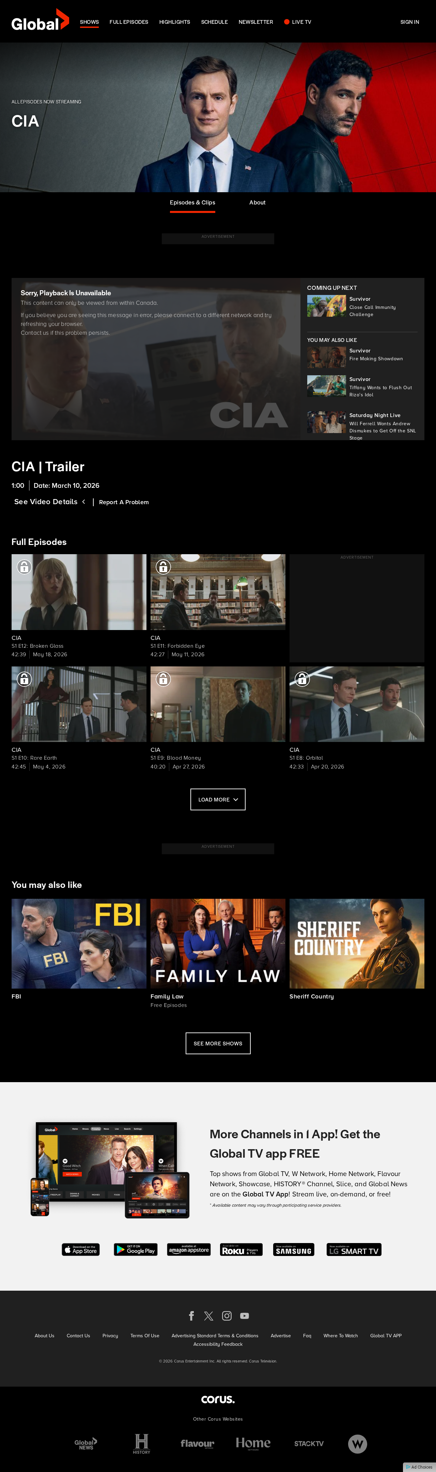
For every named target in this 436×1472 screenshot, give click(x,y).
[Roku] (241, 1249)
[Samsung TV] (293, 1249)
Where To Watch (341, 1335)
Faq (307, 1335)
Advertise (281, 1335)
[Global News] (86, 1444)
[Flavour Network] (198, 1444)
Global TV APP (386, 1335)
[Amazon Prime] (189, 1249)
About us (44, 1335)
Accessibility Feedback (218, 1344)
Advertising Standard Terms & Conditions (215, 1335)
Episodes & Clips (192, 202)
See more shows (218, 1043)
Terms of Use (144, 1335)
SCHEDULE (214, 21)
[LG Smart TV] (354, 1249)
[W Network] (357, 1444)
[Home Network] (253, 1444)
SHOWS (89, 21)
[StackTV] (309, 1444)
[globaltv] (40, 21)
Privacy (110, 1335)
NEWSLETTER (256, 21)
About (257, 202)
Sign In (410, 21)
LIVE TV (301, 21)
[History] (142, 1444)
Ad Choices (421, 1467)
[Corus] (218, 1399)
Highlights (174, 21)
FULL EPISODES (129, 21)
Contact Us (78, 1335)
